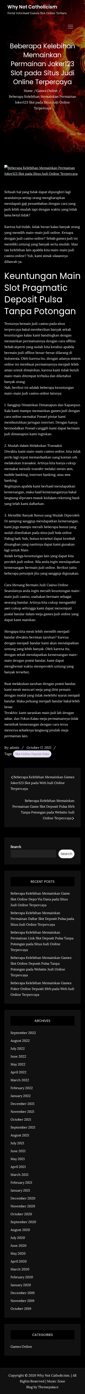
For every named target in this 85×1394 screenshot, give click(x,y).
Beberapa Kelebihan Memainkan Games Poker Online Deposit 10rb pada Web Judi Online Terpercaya (42, 989)
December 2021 (22, 1104)
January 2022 (21, 1096)
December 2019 (22, 1293)
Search (16, 847)
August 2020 (20, 1230)
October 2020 (21, 1214)
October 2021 (21, 1119)
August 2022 (20, 1040)
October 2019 (21, 1308)
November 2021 (22, 1111)
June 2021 (18, 1151)
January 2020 (21, 1285)
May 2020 (18, 1253)
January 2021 (20, 1190)
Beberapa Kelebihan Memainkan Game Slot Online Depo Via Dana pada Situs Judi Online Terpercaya (40, 899)
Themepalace (48, 1387)
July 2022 (18, 1048)
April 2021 (18, 1167)
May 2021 (18, 1159)
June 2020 (18, 1245)
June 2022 (18, 1056)
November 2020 (23, 1206)
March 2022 (20, 1080)
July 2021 (17, 1143)
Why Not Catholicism (32, 7)
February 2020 (22, 1277)
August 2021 (20, 1135)
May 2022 (18, 1064)
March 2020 (20, 1269)
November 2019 (22, 1301)
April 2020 (19, 1261)
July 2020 (18, 1238)
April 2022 (18, 1072)
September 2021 (23, 1127)
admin (14, 747)
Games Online (21, 1346)
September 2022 (23, 1033)
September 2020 (23, 1222)
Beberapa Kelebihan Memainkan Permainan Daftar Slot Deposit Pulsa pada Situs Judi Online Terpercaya (42, 918)
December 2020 (23, 1198)
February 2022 (22, 1088)
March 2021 (19, 1174)
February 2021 (21, 1182)
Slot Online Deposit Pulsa (32, 754)
